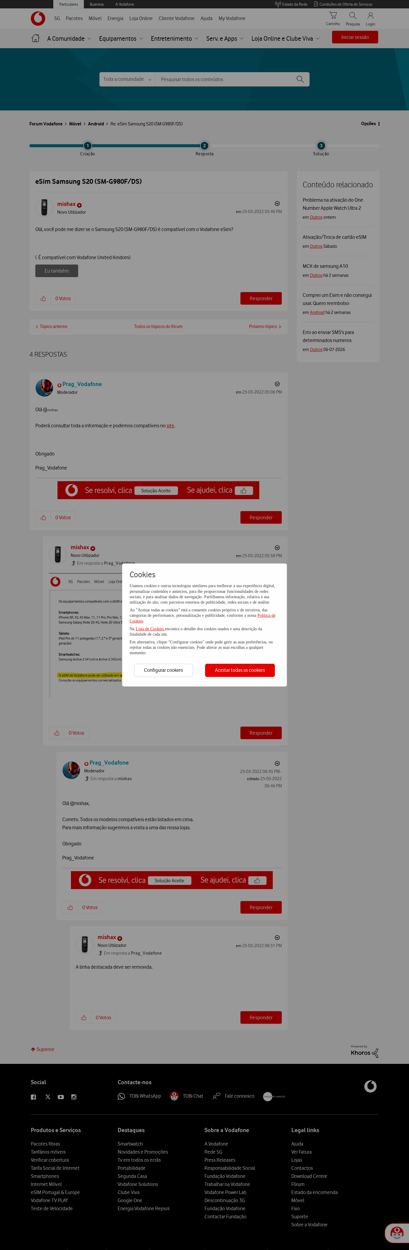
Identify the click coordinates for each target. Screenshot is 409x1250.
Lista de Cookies (150, 629)
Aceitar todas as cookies (240, 670)
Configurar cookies (163, 670)
